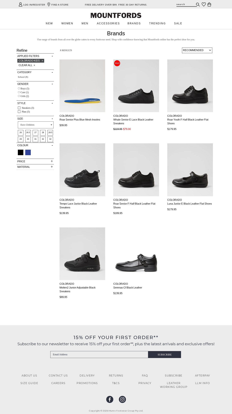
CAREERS (58, 383)
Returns (116, 375)
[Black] (20, 152)
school (23, 77)
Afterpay (202, 375)
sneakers (27, 108)
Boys (24, 88)
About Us (29, 375)
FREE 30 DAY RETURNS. (132, 4)
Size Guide (29, 383)
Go (198, 4)
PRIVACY (145, 383)
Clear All (25, 65)
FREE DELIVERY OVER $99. (101, 4)
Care (24, 92)
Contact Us (58, 375)
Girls (24, 96)
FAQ (145, 375)
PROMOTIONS (87, 383)
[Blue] (28, 152)
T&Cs (116, 383)
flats (25, 111)
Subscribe (165, 354)
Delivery (87, 375)
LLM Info (202, 383)
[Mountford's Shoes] (116, 15)
